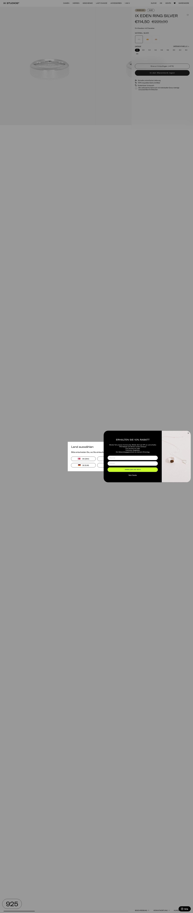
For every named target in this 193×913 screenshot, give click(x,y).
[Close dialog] (188, 433)
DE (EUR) (85, 465)
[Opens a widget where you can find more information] (184, 909)
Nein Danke (133, 475)
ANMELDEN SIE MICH (133, 469)
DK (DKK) (85, 459)
